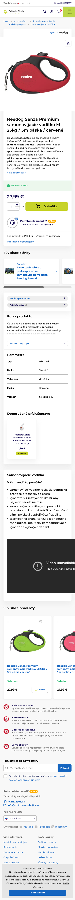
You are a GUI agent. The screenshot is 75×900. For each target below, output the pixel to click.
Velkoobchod (45, 857)
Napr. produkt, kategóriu (26, 35)
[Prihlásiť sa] (51, 12)
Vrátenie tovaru (47, 842)
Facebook (44, 826)
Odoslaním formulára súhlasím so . (38, 778)
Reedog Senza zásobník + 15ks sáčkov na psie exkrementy (22, 439)
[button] (44, 12)
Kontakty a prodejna (15, 842)
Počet (11, 207)
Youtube (28, 826)
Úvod (6, 21)
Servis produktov (48, 847)
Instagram (61, 826)
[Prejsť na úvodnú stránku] (13, 12)
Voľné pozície (11, 862)
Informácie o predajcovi (20, 241)
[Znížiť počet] (17, 208)
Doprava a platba (13, 852)
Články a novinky (48, 862)
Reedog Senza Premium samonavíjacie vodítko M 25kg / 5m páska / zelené (27, 669)
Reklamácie (10, 847)
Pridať (23, 453)
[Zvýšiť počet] (17, 205)
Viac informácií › (16, 172)
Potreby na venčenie (44, 21)
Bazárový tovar (46, 852)
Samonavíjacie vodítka (43, 24)
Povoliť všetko (37, 892)
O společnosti (11, 857)
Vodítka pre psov (17, 24)
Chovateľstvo (21, 21)
